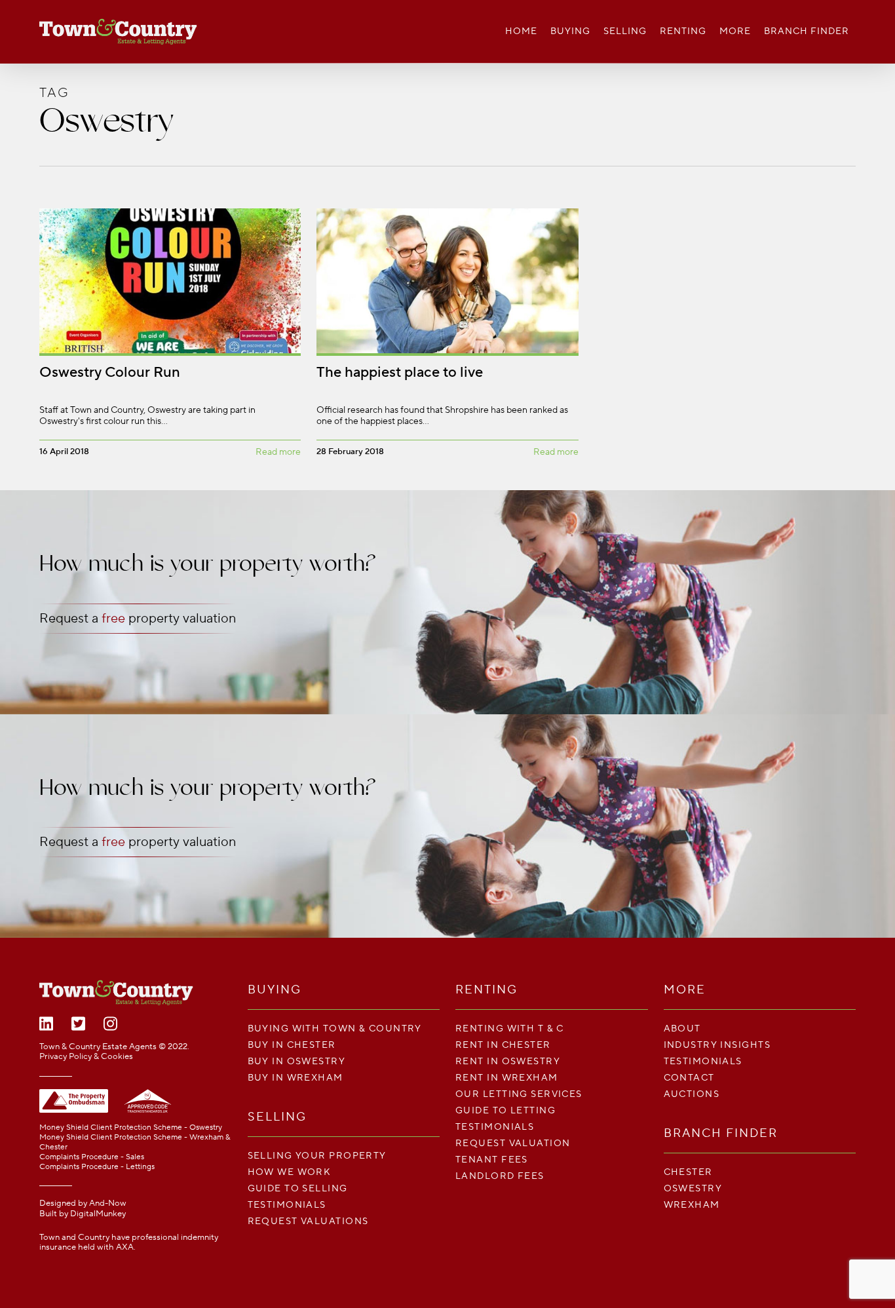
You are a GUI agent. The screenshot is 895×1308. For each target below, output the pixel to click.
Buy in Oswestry (297, 1061)
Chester (688, 1172)
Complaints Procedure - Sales (91, 1157)
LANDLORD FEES (499, 1176)
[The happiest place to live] (447, 336)
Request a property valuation (137, 618)
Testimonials (287, 1205)
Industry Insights (717, 1045)
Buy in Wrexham (295, 1077)
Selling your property (317, 1155)
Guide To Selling (298, 1188)
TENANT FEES (491, 1159)
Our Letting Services (518, 1094)
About (682, 1028)
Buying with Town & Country (335, 1028)
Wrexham (692, 1205)
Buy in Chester (292, 1045)
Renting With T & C (509, 1028)
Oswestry (693, 1188)
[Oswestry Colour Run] (170, 336)
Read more (278, 452)
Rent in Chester (503, 1045)
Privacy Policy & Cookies (86, 1056)
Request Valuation (512, 1143)
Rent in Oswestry (507, 1061)
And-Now (107, 1203)
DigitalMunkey (98, 1213)
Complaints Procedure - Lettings (97, 1167)
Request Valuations (308, 1221)
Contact (689, 1077)
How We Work (290, 1172)
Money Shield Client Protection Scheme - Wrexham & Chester (134, 1142)
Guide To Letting (505, 1110)
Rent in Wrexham (506, 1077)
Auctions (692, 1094)
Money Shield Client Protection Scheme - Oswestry (130, 1127)
